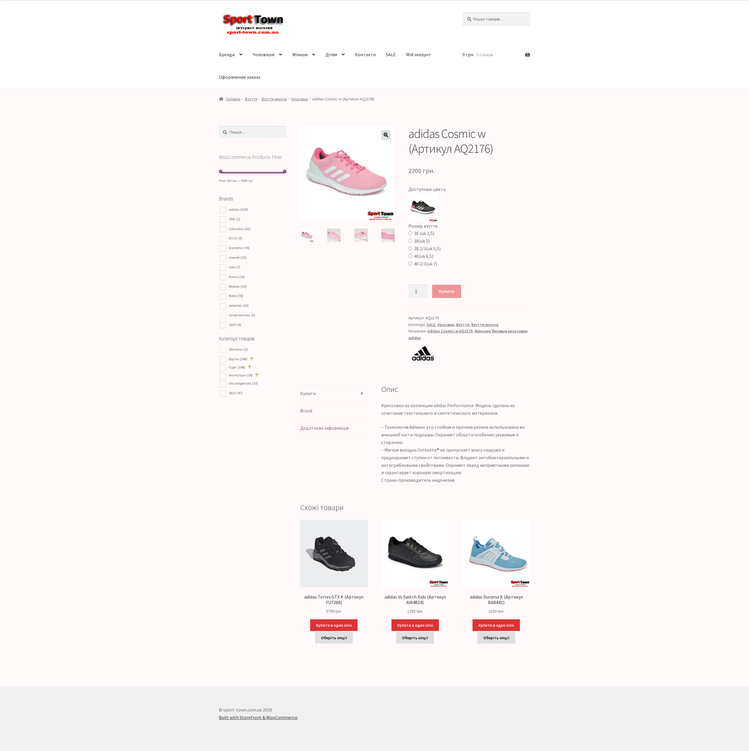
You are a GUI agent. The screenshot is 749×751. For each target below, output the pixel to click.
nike (234, 267)
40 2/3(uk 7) (425, 264)
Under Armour (242, 315)
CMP (234, 219)
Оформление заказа (239, 77)
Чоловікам (263, 54)
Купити (446, 291)
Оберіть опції (334, 637)
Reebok (237, 286)
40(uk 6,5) (423, 256)
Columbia (239, 229)
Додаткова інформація (324, 428)
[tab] (334, 393)
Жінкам (299, 54)
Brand (306, 411)
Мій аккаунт (418, 54)
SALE (391, 54)
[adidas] (469, 353)
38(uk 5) (422, 241)
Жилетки (238, 349)
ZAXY (235, 325)
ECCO (235, 238)
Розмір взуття (422, 226)
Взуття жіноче (274, 99)
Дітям (331, 54)
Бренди (227, 54)
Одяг (237, 367)
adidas (238, 209)
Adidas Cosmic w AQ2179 (450, 331)
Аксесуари (240, 375)
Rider (236, 296)
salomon (239, 305)
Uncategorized (243, 383)
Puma (237, 277)
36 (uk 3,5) (424, 233)
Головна (233, 99)
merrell (237, 257)
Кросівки (299, 99)
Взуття (251, 99)
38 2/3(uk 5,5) (427, 248)
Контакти (365, 54)
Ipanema (239, 248)
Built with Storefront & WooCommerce (258, 717)
